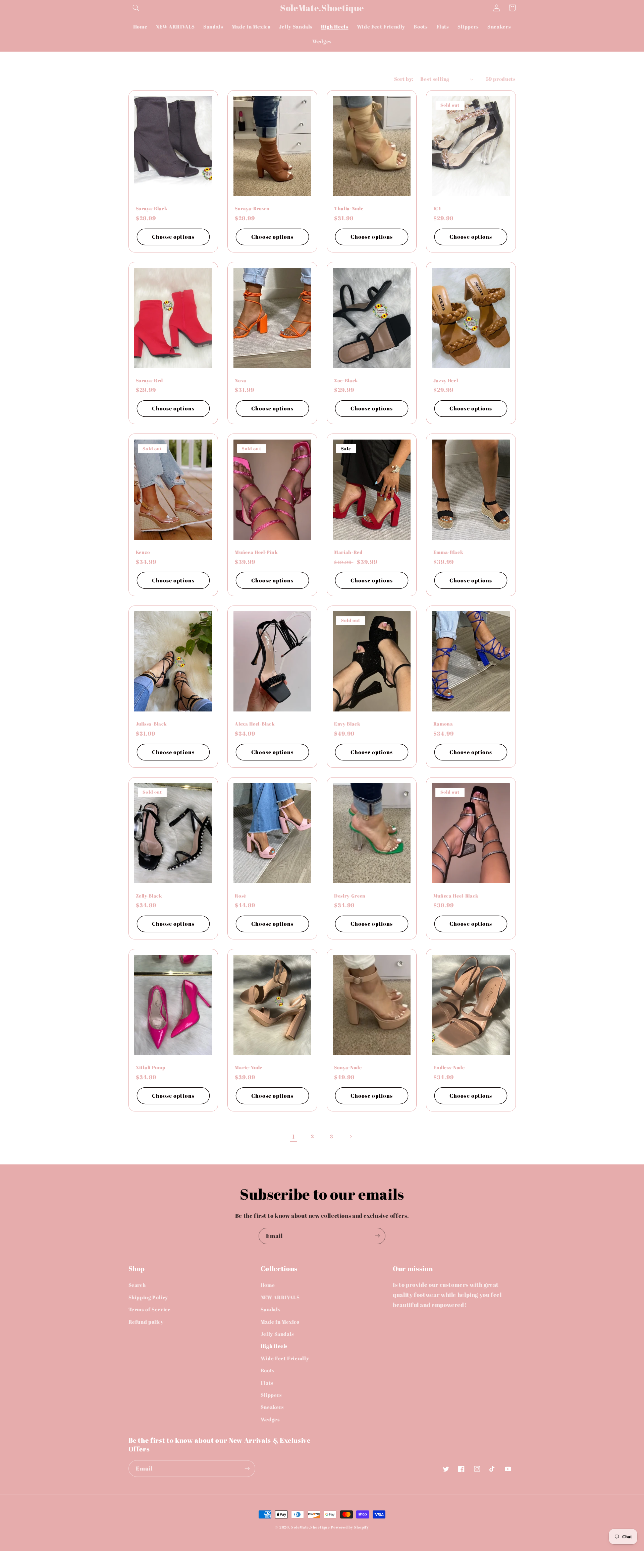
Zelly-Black (149, 896)
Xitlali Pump (150, 1068)
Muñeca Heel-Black (456, 896)
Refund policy (146, 1321)
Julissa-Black (151, 724)
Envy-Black (347, 724)
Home (268, 1284)
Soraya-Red (149, 381)
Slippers (271, 1394)
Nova (241, 381)
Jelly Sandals (277, 1333)
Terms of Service (149, 1309)
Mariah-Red (348, 552)
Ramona (443, 724)
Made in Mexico (280, 1321)
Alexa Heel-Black (255, 724)
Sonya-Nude (348, 1068)
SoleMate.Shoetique (310, 1527)
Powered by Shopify (350, 1527)
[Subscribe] (377, 1236)
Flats (267, 1382)
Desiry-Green (350, 896)
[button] (136, 7)
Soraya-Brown (252, 209)
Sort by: (403, 78)
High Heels (274, 1345)
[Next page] (350, 1136)
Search (137, 1284)
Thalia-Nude (348, 209)
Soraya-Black (152, 209)
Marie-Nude (248, 1068)
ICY (437, 209)
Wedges (270, 1419)
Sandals (270, 1309)
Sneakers (272, 1406)
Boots (268, 1370)
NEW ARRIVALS (280, 1297)
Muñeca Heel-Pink (256, 552)
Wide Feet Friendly (285, 1358)
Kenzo (143, 552)
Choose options (173, 236)
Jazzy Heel (445, 381)
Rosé (240, 896)
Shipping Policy (148, 1297)
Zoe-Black (346, 381)
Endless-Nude (449, 1068)
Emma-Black (448, 552)
